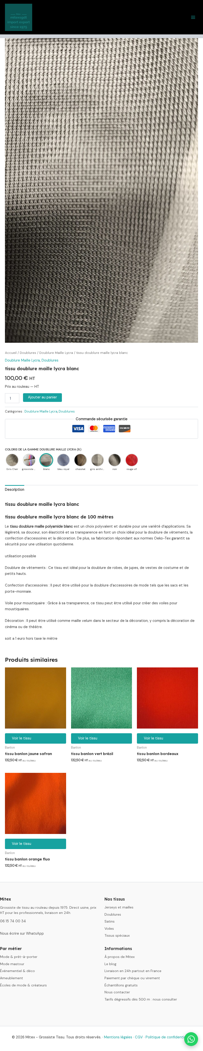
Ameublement (11, 978)
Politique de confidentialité (168, 1037)
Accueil (11, 353)
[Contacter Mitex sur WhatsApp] (191, 1039)
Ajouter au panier (42, 397)
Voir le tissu (21, 738)
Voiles (109, 928)
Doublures (28, 353)
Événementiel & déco (17, 971)
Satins (109, 921)
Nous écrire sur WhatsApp (22, 933)
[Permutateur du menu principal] (193, 17)
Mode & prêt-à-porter (18, 956)
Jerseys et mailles (118, 907)
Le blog (110, 964)
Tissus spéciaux (117, 935)
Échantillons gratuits (121, 985)
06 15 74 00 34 (13, 921)
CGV (139, 1037)
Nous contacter (117, 992)
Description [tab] (14, 489)
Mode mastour (12, 964)
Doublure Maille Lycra (56, 353)
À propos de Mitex (119, 956)
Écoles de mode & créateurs (23, 985)
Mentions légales (118, 1037)
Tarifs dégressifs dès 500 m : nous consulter (140, 999)
